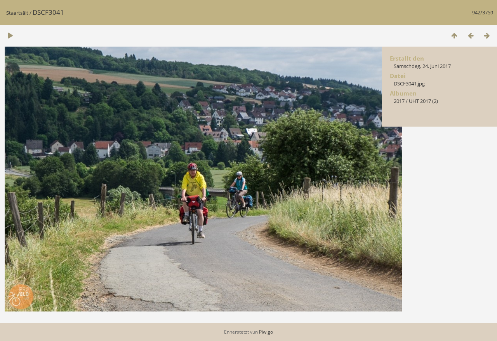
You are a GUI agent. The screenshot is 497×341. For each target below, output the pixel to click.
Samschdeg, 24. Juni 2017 (422, 66)
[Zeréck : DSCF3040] (470, 35)
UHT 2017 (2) (423, 100)
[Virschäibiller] (454, 35)
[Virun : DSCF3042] (487, 35)
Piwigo (266, 332)
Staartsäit (17, 12)
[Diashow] (10, 35)
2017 (399, 100)
